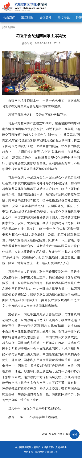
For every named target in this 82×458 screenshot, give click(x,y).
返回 (74, 434)
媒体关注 (45, 17)
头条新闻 (9, 17)
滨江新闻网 (8, 27)
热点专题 (64, 17)
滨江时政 (27, 17)
